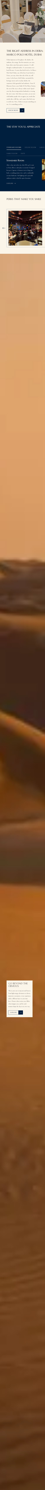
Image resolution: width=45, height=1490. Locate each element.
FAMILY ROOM (12, 153)
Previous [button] (3, 228)
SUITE (23, 153)
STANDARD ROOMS (14, 147)
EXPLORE (10, 183)
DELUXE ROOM (30, 147)
